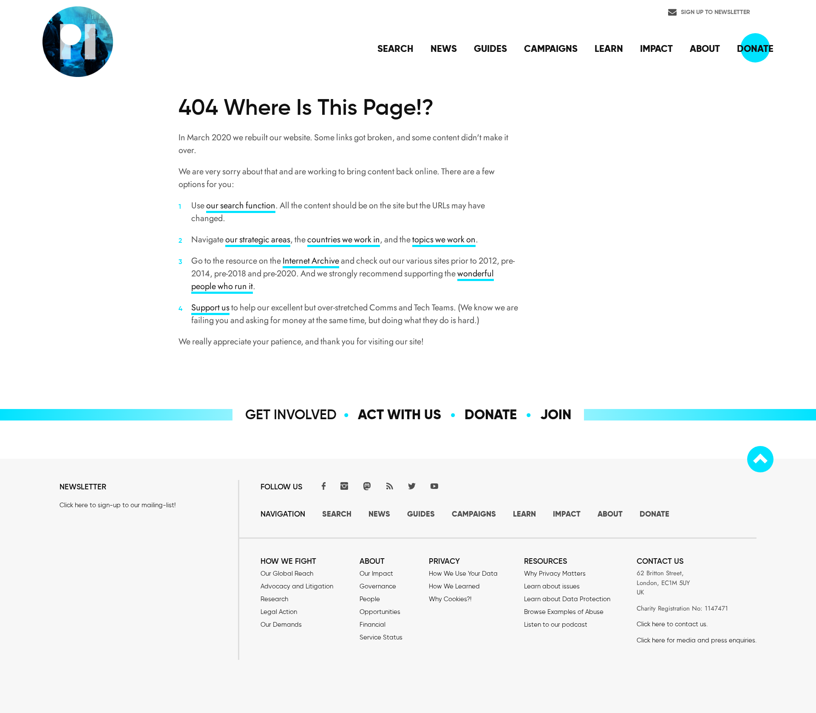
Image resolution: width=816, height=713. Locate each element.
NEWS (379, 514)
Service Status (381, 637)
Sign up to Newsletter (715, 12)
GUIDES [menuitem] (490, 48)
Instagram (344, 485)
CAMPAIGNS (474, 514)
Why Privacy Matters (555, 573)
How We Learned (454, 586)
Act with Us (399, 414)
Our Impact (376, 573)
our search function (240, 205)
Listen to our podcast (555, 624)
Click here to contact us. (672, 624)
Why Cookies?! (450, 599)
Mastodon (367, 485)
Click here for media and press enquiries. (696, 640)
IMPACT (567, 514)
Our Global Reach (287, 573)
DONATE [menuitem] (755, 48)
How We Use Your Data (463, 573)
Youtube (434, 485)
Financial (372, 624)
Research (274, 599)
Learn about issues (552, 586)
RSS (389, 485)
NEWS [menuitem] (444, 48)
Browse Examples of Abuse (564, 612)
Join (555, 414)
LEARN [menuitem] (609, 48)
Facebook (322, 485)
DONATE (654, 514)
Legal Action (279, 612)
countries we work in (343, 239)
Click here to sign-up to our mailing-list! (118, 505)
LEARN (524, 514)
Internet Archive (311, 261)
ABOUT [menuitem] (705, 48)
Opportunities (380, 612)
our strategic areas (257, 239)
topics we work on (444, 239)
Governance (378, 586)
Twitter (412, 485)
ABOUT (610, 514)
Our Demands (281, 624)
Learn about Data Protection (567, 599)
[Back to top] (760, 459)
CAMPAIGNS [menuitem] (551, 48)
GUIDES (421, 514)
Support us (210, 307)
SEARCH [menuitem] (395, 48)
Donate (491, 414)
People (370, 599)
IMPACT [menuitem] (656, 48)
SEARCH (336, 514)
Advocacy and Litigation (297, 586)
